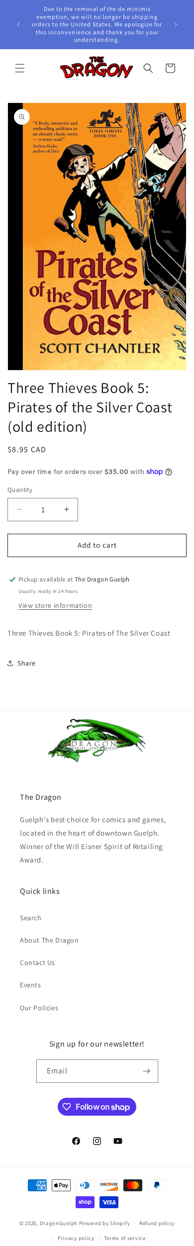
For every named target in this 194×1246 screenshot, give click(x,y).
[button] (20, 68)
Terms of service (125, 1238)
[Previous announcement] (18, 24)
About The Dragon (49, 940)
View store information (55, 605)
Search (31, 917)
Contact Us (37, 962)
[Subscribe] (147, 1071)
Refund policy (157, 1223)
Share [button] (26, 663)
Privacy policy (76, 1238)
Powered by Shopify (104, 1222)
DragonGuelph (59, 1222)
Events (30, 984)
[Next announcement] (176, 24)
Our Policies (39, 1007)
